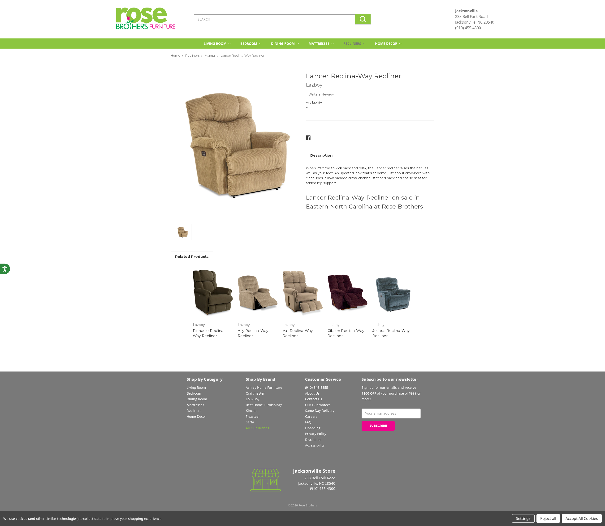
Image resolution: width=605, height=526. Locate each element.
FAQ (308, 422)
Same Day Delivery (319, 410)
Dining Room (283, 43)
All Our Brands (257, 428)
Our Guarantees (318, 405)
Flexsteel (252, 416)
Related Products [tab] (192, 256)
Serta (250, 422)
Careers (311, 416)
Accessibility (314, 445)
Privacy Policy (315, 433)
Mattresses (319, 43)
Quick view (212, 293)
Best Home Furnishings (264, 405)
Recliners (352, 43)
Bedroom (249, 43)
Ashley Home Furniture (264, 387)
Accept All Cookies (582, 518)
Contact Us (313, 399)
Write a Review (321, 94)
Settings (523, 518)
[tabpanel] (212, 303)
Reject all (548, 518)
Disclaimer (313, 439)
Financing (312, 428)
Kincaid (252, 410)
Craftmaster (255, 393)
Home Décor (386, 43)
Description (321, 155)
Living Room (215, 43)
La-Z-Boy (252, 399)
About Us (312, 393)
